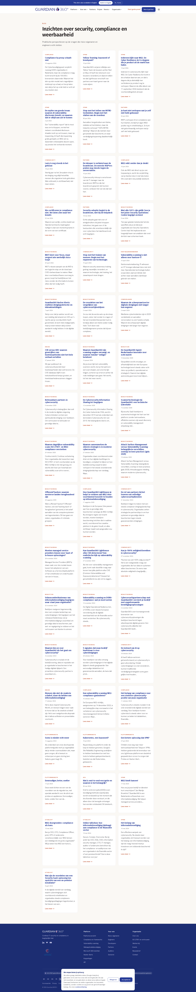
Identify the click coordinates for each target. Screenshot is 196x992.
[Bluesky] (47, 943)
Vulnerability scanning (91, 943)
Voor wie (83, 9)
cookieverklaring (81, 987)
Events (135, 947)
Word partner (149, 9)
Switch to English (105, 3)
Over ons (136, 936)
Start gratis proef (134, 9)
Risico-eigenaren (113, 936)
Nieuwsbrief (136, 951)
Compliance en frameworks (93, 940)
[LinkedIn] (43, 943)
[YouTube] (51, 943)
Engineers (111, 940)
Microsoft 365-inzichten (92, 951)
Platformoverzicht (90, 936)
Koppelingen (88, 958)
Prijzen (99, 9)
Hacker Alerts (88, 955)
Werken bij (136, 943)
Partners (92, 9)
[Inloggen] (159, 9)
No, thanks (118, 3)
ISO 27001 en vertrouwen (141, 940)
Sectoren (111, 955)
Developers (112, 943)
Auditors (111, 951)
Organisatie (116, 9)
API (85, 962)
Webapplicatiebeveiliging (92, 947)
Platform (73, 9)
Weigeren (113, 980)
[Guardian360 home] (51, 9)
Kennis (106, 9)
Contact (135, 955)
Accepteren (126, 980)
